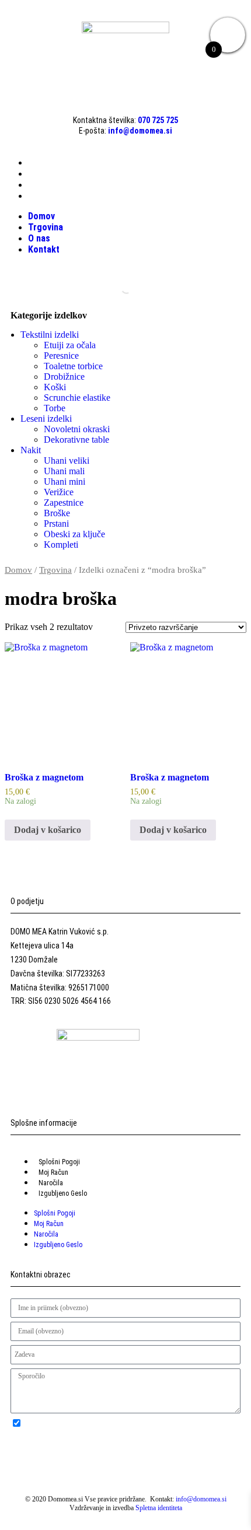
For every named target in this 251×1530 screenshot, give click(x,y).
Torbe (54, 408)
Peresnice (61, 355)
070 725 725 (158, 120)
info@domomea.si (140, 130)
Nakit (30, 450)
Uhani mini (64, 481)
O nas (39, 184)
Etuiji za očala (70, 345)
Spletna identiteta (158, 1508)
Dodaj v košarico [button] (47, 830)
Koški (55, 387)
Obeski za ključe (74, 534)
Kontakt (44, 195)
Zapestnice (63, 502)
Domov (41, 162)
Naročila (51, 1183)
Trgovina (45, 173)
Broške (57, 513)
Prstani (56, 523)
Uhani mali (64, 471)
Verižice (59, 492)
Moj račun (53, 1172)
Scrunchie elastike (77, 397)
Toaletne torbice (73, 366)
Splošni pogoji (59, 1162)
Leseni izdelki (46, 418)
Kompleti (61, 544)
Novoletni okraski (77, 429)
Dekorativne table (76, 439)
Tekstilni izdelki (49, 334)
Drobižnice (64, 376)
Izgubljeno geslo (63, 1193)
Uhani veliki (66, 460)
